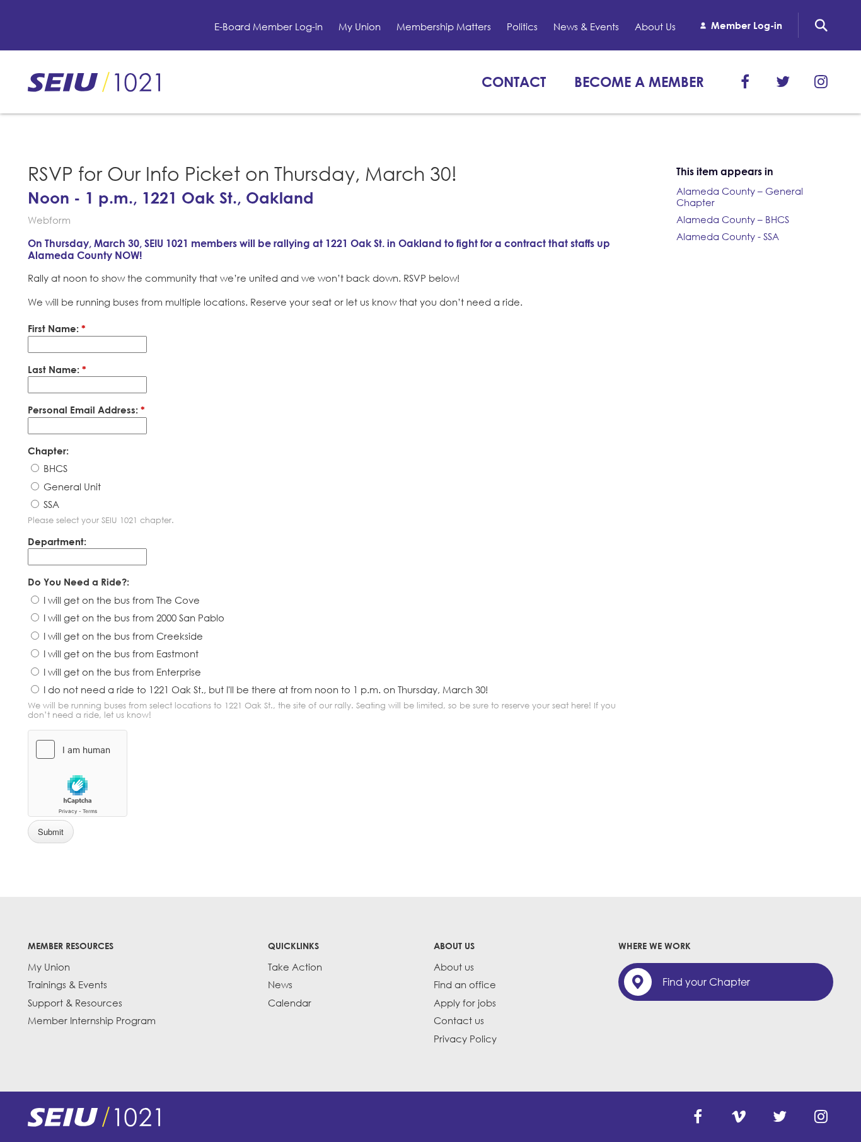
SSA (50, 504)
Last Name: (57, 369)
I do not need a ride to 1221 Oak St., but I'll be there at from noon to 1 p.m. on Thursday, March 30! (264, 689)
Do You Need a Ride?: (78, 581)
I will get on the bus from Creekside (122, 636)
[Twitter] (782, 82)
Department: (57, 541)
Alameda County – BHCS (732, 219)
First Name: (57, 328)
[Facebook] (745, 82)
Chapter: (48, 450)
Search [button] (821, 25)
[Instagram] (820, 82)
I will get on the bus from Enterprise (121, 672)
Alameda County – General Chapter (739, 196)
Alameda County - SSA (727, 236)
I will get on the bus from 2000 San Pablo (132, 617)
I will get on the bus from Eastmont (120, 653)
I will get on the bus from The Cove (120, 600)
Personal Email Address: (86, 409)
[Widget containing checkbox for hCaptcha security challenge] (77, 773)
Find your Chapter (706, 982)
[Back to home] (94, 1117)
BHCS (54, 468)
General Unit (71, 486)
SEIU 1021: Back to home (94, 81)
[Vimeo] (738, 1116)
